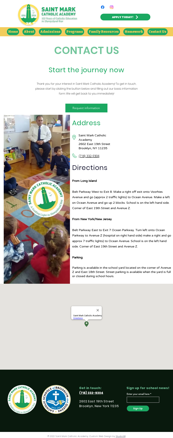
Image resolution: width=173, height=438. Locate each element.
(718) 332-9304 (89, 156)
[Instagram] (111, 7)
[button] (28, 31)
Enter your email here (138, 394)
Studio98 (121, 436)
